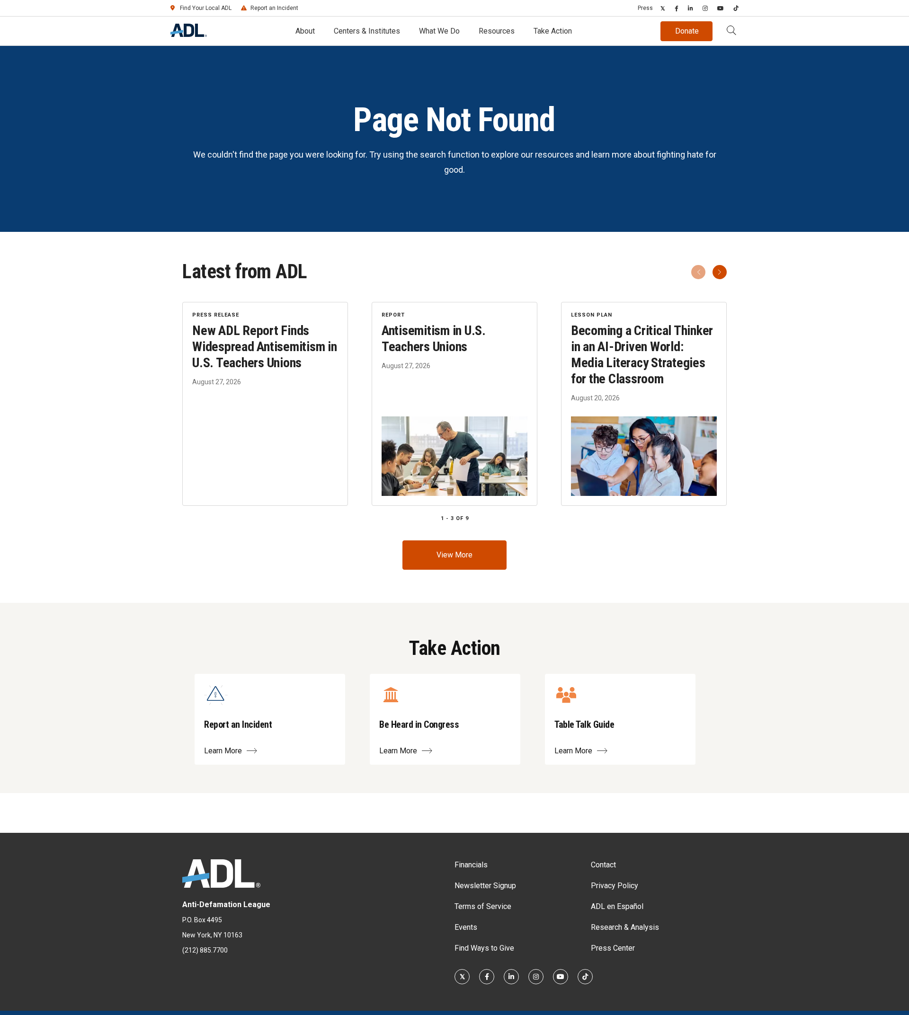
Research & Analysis (625, 927)
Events (465, 927)
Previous (698, 272)
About (305, 30)
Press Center (613, 948)
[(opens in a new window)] (662, 8)
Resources (497, 30)
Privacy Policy (614, 885)
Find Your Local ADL (206, 8)
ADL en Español (617, 906)
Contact (603, 864)
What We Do (439, 30)
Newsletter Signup (485, 885)
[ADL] (188, 34)
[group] (454, 404)
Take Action (553, 30)
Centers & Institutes (367, 30)
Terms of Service (482, 906)
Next (720, 272)
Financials (471, 864)
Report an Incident (274, 8)
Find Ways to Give (484, 948)
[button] (731, 31)
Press (645, 8)
